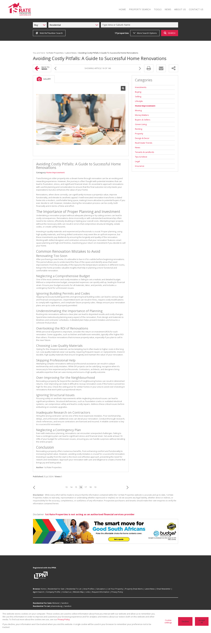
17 (85, 487)
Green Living (141, 124)
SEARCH (171, 33)
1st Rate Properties (55, 52)
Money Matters (142, 115)
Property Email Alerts (134, 589)
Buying (138, 91)
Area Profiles (88, 589)
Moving (138, 110)
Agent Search (38, 592)
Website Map (78, 592)
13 (66, 487)
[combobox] (140, 24)
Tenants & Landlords (144, 152)
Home (43, 589)
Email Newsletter (164, 589)
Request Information (100, 592)
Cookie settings (168, 621)
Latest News (71, 52)
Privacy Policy (117, 592)
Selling (138, 96)
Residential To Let (73, 589)
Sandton (64, 603)
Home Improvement (55, 172)
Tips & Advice (141, 156)
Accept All (202, 621)
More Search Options (147, 33)
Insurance (139, 166)
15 (76, 487)
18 (90, 487)
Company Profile (53, 592)
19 (95, 487)
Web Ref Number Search (51, 33)
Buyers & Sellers (142, 119)
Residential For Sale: (42, 603)
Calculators (101, 589)
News (137, 147)
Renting (138, 129)
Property (139, 133)
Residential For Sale (56, 589)
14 (71, 487)
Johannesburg (56, 606)
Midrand (55, 603)
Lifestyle (139, 101)
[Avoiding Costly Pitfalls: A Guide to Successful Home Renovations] (80, 119)
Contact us (66, 592)
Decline (185, 621)
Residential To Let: (41, 606)
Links (88, 592)
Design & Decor (142, 138)
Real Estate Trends (143, 142)
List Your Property (115, 589)
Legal (137, 161)
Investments (140, 87)
